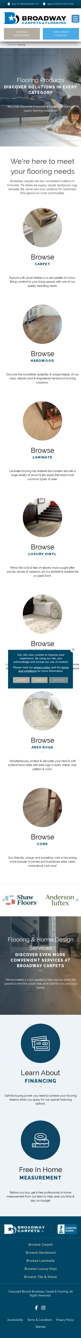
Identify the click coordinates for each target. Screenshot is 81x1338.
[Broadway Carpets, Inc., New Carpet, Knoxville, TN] (67, 1229)
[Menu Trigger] (75, 19)
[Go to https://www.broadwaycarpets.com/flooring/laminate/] (42, 443)
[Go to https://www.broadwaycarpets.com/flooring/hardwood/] (42, 347)
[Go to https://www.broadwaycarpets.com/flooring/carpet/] (42, 250)
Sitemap (40, 1326)
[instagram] (43, 1308)
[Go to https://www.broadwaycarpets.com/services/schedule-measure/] (40, 1163)
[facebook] (36, 1308)
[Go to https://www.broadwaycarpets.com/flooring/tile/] (42, 637)
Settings (58, 680)
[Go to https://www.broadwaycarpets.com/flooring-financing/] (40, 1067)
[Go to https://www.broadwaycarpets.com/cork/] (42, 830)
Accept (21, 680)
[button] (4, 900)
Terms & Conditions (39, 1319)
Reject (39, 680)
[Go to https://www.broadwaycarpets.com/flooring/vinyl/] (42, 540)
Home (11, 44)
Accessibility (15, 1319)
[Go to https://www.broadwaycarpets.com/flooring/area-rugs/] (42, 733)
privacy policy (42, 667)
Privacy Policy (65, 1319)
